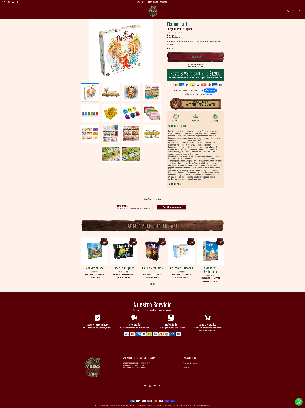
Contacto (186, 367)
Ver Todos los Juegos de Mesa (135, 367)
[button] (5, 11)
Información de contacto (202, 405)
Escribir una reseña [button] (172, 207)
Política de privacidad (154, 405)
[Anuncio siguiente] (211, 2)
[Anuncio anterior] (94, 2)
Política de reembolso (137, 405)
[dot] (151, 284)
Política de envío (186, 405)
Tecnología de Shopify (120, 405)
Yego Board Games (107, 405)
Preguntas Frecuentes (190, 363)
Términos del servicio (171, 405)
